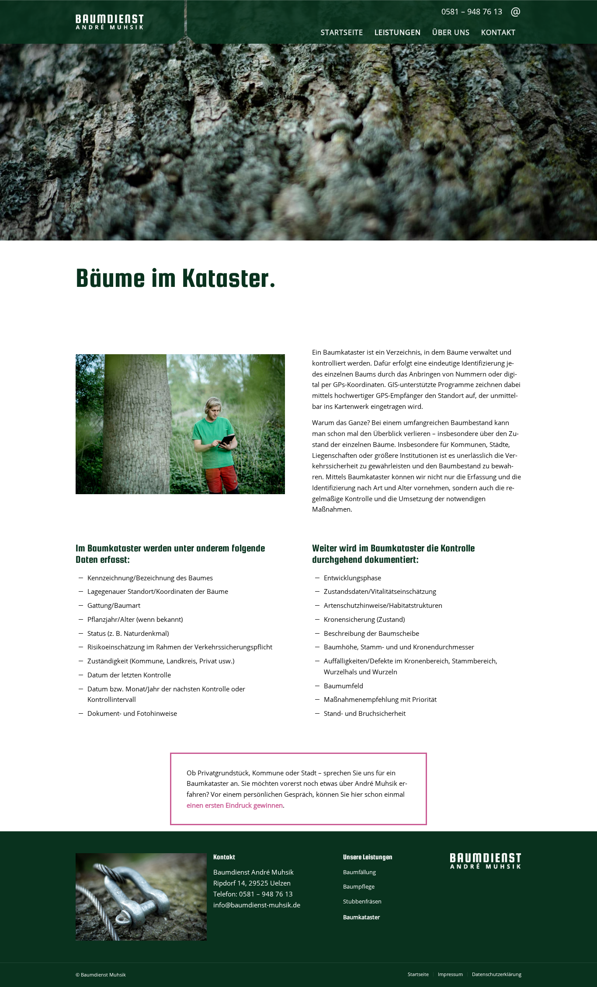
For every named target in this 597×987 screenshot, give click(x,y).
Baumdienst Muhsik (103, 974)
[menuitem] (342, 22)
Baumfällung (359, 872)
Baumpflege (359, 886)
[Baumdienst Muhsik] (110, 22)
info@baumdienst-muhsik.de (256, 904)
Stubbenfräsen (362, 901)
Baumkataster (361, 917)
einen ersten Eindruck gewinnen (235, 805)
